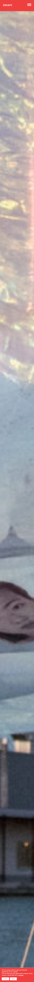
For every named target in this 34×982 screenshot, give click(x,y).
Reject (13, 979)
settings (21, 975)
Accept (5, 979)
